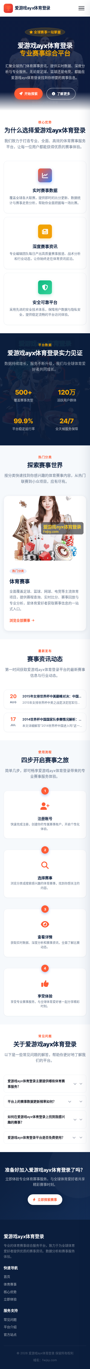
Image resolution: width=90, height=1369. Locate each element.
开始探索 (31, 94)
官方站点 (10, 1334)
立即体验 (10, 1299)
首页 (7, 1277)
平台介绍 (10, 1327)
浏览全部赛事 (19, 620)
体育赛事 (10, 1284)
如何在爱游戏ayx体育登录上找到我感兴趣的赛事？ (36, 1119)
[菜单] (81, 8)
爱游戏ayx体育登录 (32, 8)
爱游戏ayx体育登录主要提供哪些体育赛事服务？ (36, 1083)
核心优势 (10, 1292)
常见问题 (10, 1319)
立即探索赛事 (47, 1199)
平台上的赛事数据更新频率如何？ (32, 1101)
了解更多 (63, 94)
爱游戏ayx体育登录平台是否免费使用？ (36, 1137)
